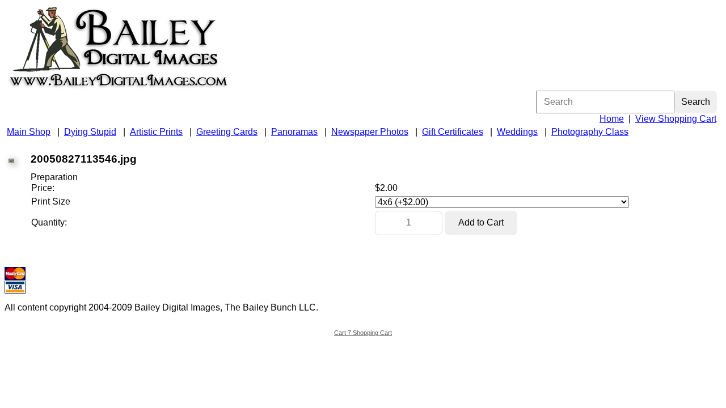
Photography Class (589, 132)
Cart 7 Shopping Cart (363, 332)
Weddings (517, 132)
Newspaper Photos (369, 132)
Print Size (50, 201)
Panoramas (294, 132)
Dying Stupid (90, 132)
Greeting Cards (227, 132)
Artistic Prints (156, 132)
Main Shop (28, 132)
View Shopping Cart (675, 119)
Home (612, 119)
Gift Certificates (452, 132)
